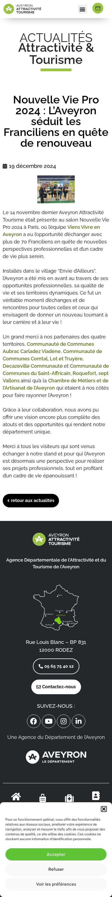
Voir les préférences (56, 884)
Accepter (56, 854)
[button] (104, 809)
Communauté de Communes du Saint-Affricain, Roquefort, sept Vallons (56, 373)
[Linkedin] (78, 721)
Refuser (56, 869)
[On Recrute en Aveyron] (96, 795)
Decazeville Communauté (33, 366)
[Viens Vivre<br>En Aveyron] (16, 796)
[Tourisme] (42, 798)
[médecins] (69, 798)
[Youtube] (48, 721)
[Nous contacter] (97, 8)
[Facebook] (34, 721)
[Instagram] (63, 721)
